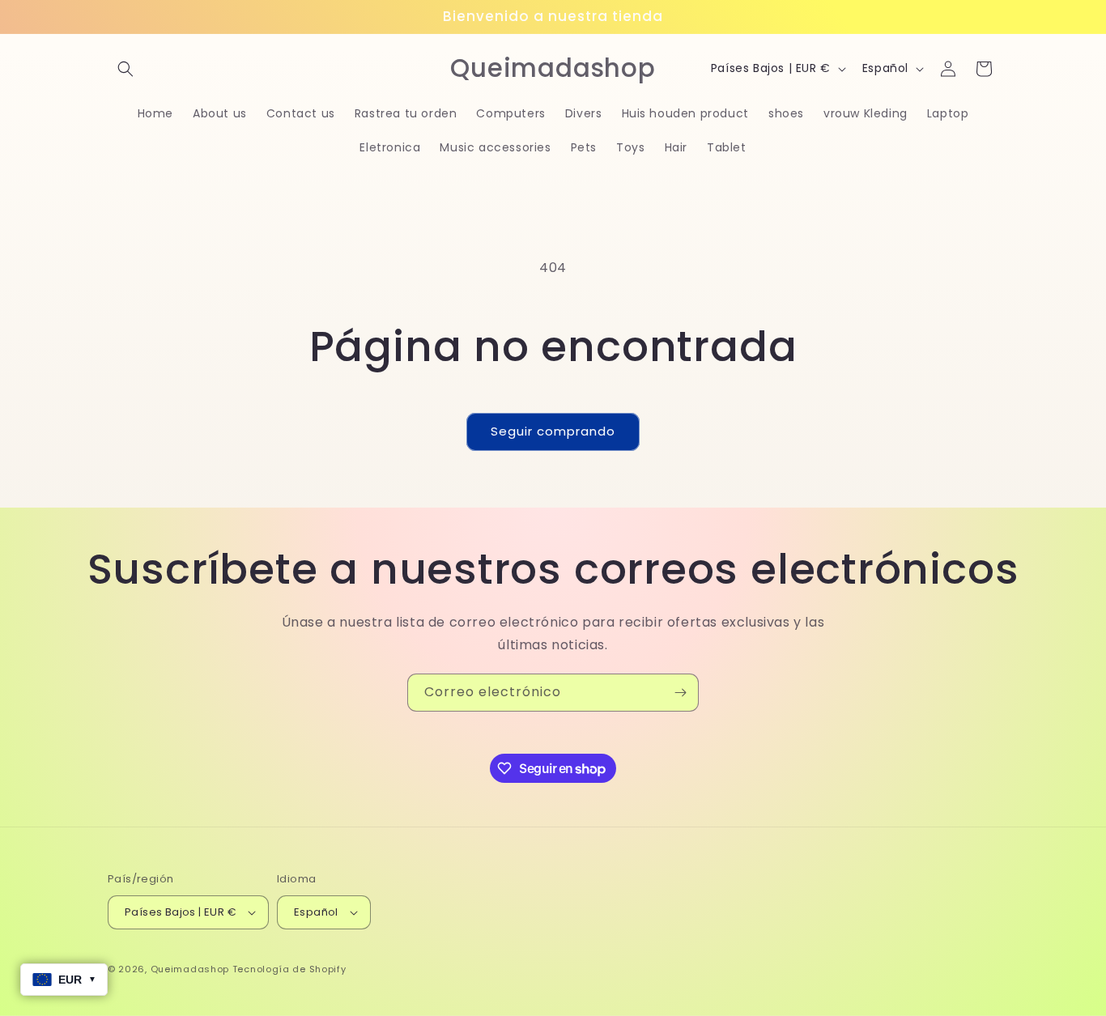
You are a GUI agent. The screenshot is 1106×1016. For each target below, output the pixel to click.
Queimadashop (190, 969)
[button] (125, 69)
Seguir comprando (553, 431)
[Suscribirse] (680, 693)
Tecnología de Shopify (289, 969)
